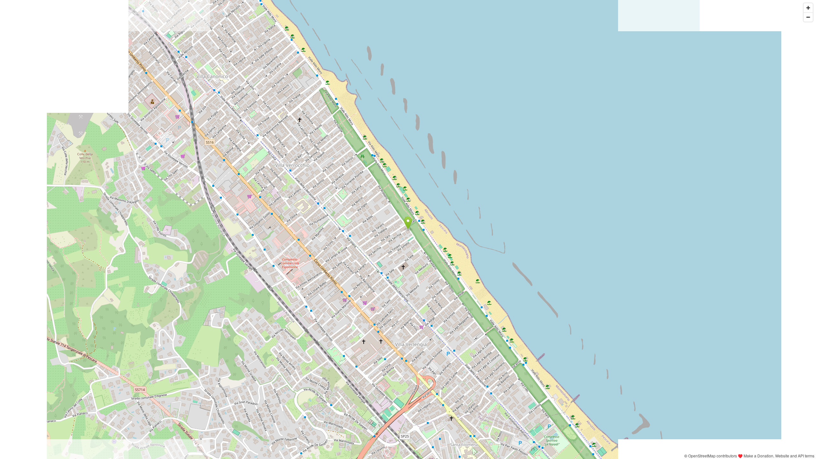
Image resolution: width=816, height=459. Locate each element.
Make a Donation (758, 455)
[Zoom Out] (808, 17)
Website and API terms (794, 455)
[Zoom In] (808, 7)
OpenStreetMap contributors (712, 455)
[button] (408, 223)
